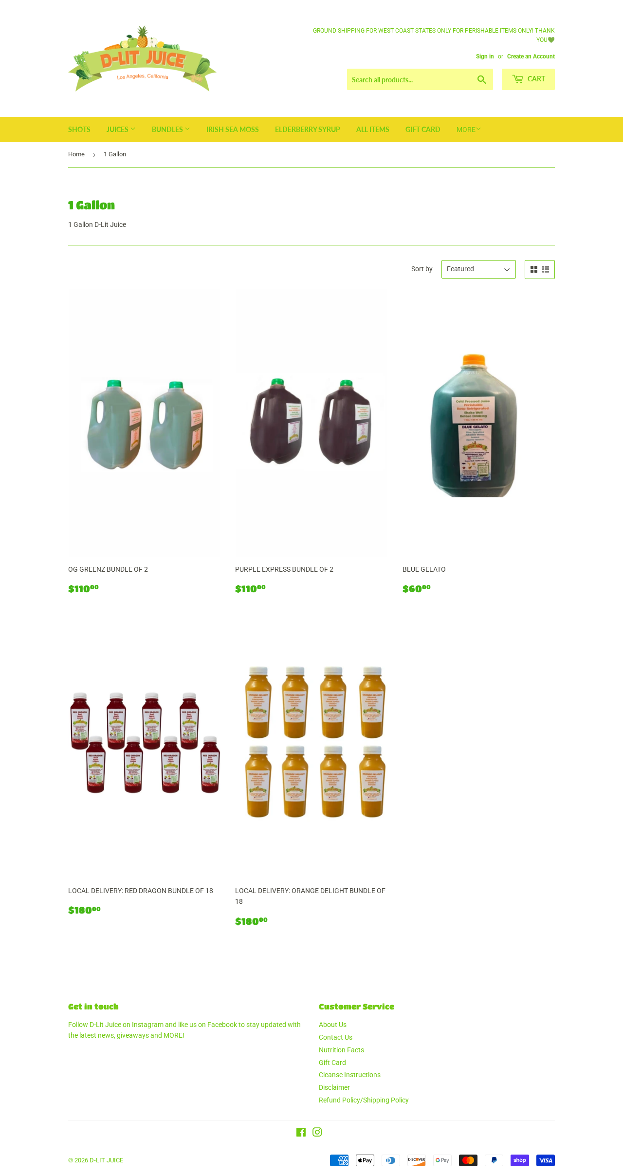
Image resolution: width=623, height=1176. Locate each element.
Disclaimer (334, 1087)
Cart (535, 79)
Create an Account (531, 56)
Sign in (485, 56)
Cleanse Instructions (350, 1075)
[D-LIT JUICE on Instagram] (317, 1134)
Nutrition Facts (341, 1050)
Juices (118, 129)
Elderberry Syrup (307, 129)
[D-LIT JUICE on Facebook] (301, 1134)
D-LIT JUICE (106, 1160)
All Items (372, 129)
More (466, 129)
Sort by (422, 269)
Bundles (168, 129)
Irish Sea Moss (232, 129)
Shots (79, 129)
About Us (333, 1024)
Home (76, 154)
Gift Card (422, 129)
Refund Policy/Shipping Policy (364, 1100)
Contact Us (335, 1037)
